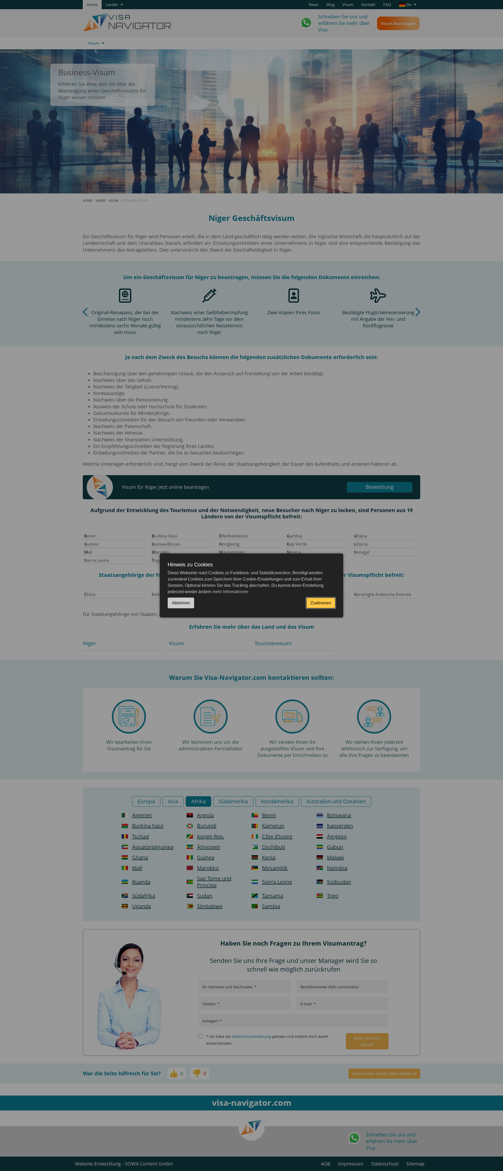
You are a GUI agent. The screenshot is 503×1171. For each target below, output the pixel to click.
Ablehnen (181, 603)
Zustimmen (320, 603)
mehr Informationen (230, 591)
